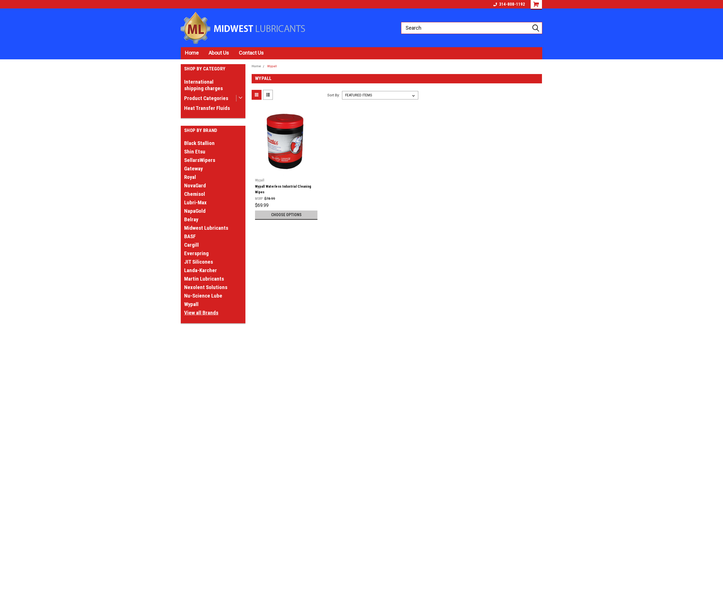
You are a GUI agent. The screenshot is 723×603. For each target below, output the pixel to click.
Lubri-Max (195, 202)
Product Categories (206, 98)
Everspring (196, 253)
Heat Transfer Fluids (207, 108)
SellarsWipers (199, 160)
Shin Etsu (194, 151)
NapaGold (195, 211)
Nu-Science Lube (203, 295)
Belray (191, 219)
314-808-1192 (512, 4)
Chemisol (194, 194)
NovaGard (195, 185)
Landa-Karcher (200, 270)
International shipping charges (203, 85)
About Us (219, 53)
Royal (190, 177)
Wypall (191, 304)
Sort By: (333, 95)
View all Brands (201, 312)
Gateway (193, 168)
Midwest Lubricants (206, 228)
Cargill (191, 245)
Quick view (286, 171)
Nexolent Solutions (205, 287)
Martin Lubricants (204, 279)
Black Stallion (199, 143)
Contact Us (251, 53)
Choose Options (286, 214)
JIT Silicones (198, 262)
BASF (190, 236)
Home (192, 53)
